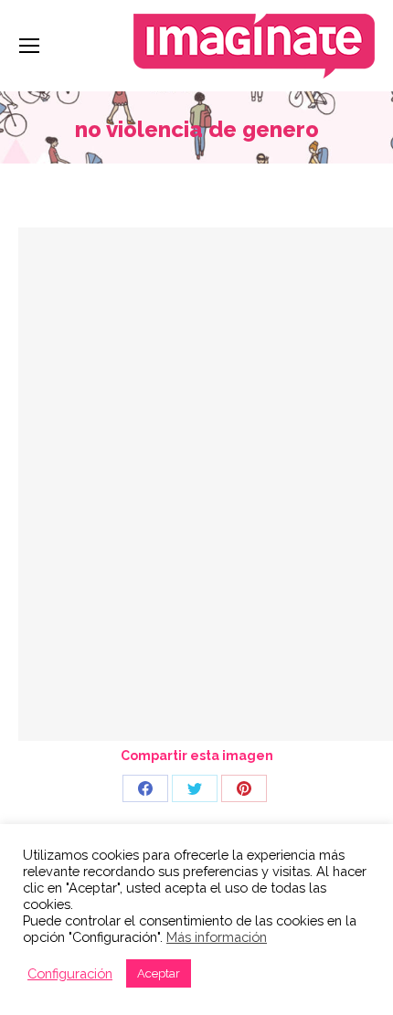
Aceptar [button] (158, 973)
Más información (216, 937)
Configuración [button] (69, 973)
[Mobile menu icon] (29, 46)
